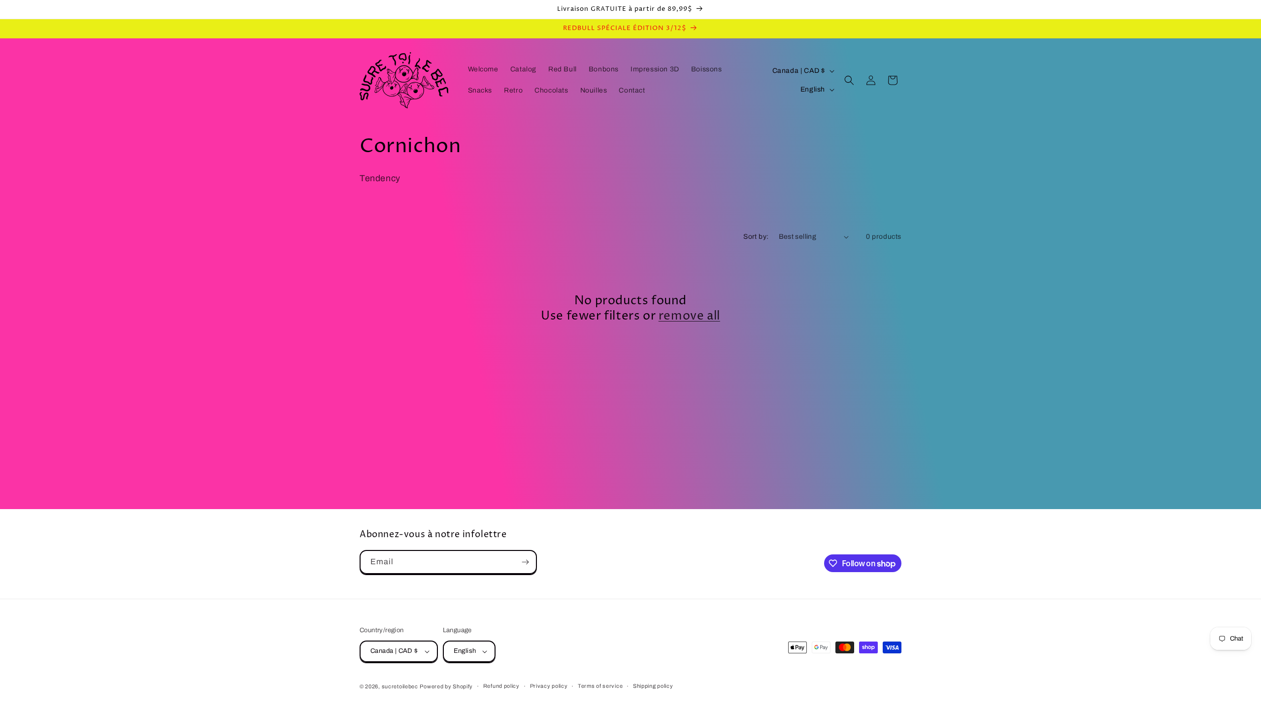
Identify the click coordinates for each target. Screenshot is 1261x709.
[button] (849, 80)
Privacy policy (549, 686)
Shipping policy (653, 686)
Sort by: (755, 236)
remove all (689, 316)
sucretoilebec (400, 686)
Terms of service (600, 686)
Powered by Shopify (446, 686)
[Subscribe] (525, 562)
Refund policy (501, 686)
